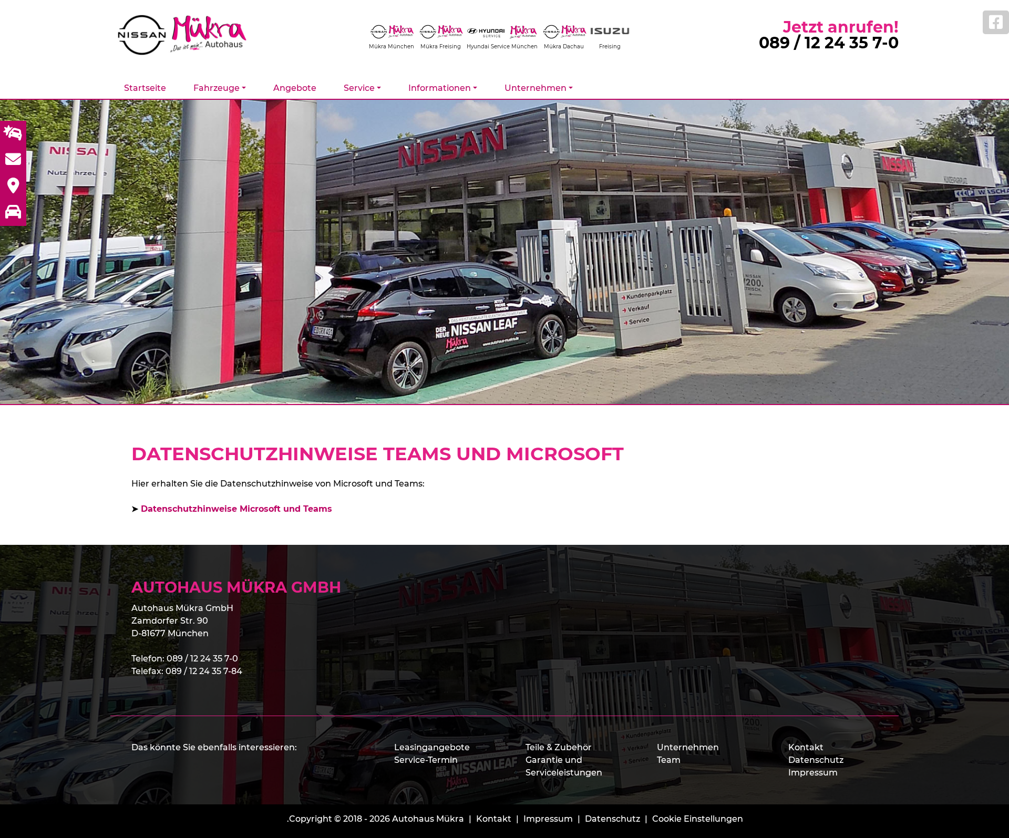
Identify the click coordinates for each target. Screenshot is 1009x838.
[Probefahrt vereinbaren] (13, 213)
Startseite (145, 88)
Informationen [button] (439, 88)
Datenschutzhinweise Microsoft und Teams (236, 509)
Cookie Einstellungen (697, 819)
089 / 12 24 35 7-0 (829, 43)
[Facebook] (996, 22)
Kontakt (805, 747)
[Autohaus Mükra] (189, 34)
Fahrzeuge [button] (216, 88)
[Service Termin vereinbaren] (13, 134)
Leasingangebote (432, 747)
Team (669, 760)
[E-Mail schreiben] (13, 160)
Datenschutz (815, 760)
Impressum (813, 773)
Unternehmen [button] (535, 88)
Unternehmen (688, 747)
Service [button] (359, 88)
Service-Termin (426, 760)
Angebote (294, 88)
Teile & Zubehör (559, 747)
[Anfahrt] (13, 186)
